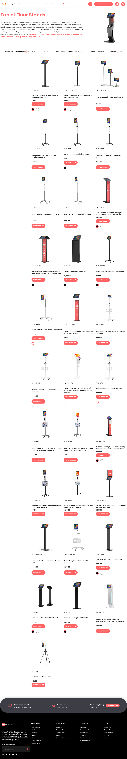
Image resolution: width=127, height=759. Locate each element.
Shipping (107, 735)
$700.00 (99, 625)
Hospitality (83, 735)
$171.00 (34, 162)
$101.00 (34, 681)
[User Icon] (117, 4)
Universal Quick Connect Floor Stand (110, 271)
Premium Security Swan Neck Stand (109, 97)
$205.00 (35, 567)
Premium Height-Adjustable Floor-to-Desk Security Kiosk (78, 96)
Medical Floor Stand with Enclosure (109, 388)
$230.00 (99, 510)
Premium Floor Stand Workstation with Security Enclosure (78, 332)
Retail (82, 738)
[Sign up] (27, 749)
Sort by (92, 51)
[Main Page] (4, 4)
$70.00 (66, 159)
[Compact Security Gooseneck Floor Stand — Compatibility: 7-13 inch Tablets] (111, 132)
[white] (37, 109)
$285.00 (67, 393)
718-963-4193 (62, 707)
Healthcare (20, 51)
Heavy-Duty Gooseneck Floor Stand (45, 214)
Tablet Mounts (46, 51)
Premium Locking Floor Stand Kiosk (109, 559)
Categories (12, 4)
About (37, 4)
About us (59, 727)
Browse (29, 4)
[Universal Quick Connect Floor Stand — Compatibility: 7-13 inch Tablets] (111, 249)
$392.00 (99, 337)
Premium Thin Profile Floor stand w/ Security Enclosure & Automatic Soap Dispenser (78, 390)
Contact (45, 4)
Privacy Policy (108, 733)
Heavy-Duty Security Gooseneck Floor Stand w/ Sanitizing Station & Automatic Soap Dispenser (46, 450)
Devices (21, 4)
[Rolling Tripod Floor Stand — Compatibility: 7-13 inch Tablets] (47, 654)
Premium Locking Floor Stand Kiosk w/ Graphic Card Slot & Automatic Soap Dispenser (110, 449)
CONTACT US (112, 705)
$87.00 (98, 276)
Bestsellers (9, 51)
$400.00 (99, 217)
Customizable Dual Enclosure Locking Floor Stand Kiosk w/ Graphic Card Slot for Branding (46, 273)
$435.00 (67, 337)
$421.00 (99, 564)
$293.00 (67, 454)
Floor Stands (32, 51)
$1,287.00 (67, 276)
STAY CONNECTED (8, 744)
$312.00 (34, 510)
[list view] (121, 51)
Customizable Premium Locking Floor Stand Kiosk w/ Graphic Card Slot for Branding (110, 215)
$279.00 (67, 567)
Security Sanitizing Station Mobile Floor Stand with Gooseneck (46, 506)
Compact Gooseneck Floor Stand (76, 154)
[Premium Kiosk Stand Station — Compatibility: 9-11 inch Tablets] (79, 249)
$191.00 (98, 103)
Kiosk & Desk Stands (75, 51)
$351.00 (34, 454)
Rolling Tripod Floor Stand (41, 676)
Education (83, 727)
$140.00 (67, 220)
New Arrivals (67, 4)
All (87, 51)
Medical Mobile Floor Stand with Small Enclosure (110, 332)
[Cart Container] (123, 4)
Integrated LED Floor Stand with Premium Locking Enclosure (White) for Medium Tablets (111, 621)
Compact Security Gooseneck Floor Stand (109, 157)
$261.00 (34, 334)
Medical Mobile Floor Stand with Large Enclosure (46, 391)
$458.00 (99, 451)
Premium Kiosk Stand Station (75, 271)
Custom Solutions (62, 730)
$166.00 (35, 100)
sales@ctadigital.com (23, 707)
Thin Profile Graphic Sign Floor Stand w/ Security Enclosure (111, 506)
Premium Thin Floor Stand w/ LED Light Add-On (46, 562)
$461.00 (35, 276)
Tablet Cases (60, 51)
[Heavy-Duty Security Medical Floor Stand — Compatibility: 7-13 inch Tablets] (79, 537)
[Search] (90, 4)
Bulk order (107, 727)
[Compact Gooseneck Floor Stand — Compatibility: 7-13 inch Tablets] (79, 132)
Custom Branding (62, 738)
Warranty (59, 735)
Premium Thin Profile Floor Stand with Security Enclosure (46, 96)
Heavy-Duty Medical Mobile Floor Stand (47, 330)
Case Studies (55, 4)
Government (84, 730)
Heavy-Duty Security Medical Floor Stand (77, 562)
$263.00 (67, 510)
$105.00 (34, 220)
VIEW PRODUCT (38, 104)
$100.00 (99, 162)
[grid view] (118, 51)
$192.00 (67, 100)
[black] (33, 109)
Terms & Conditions (111, 730)
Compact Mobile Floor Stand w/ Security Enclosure (44, 157)
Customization (103, 4)
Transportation (85, 741)
